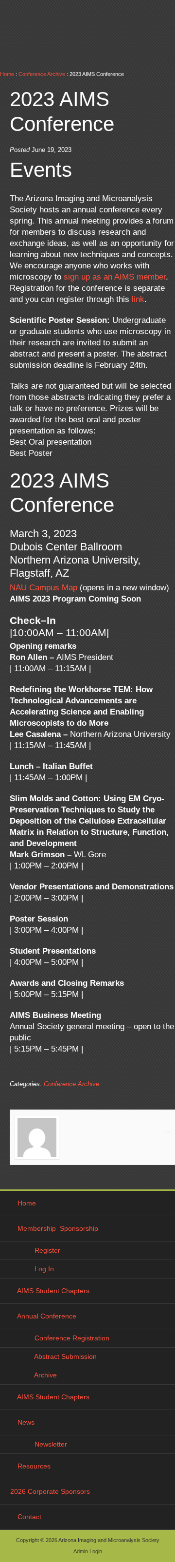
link (138, 299)
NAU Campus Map (43, 587)
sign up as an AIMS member (115, 277)
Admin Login (87, 1551)
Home (7, 74)
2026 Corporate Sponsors (50, 1491)
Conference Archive (41, 74)
